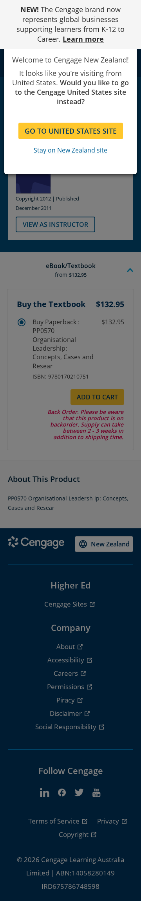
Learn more (83, 39)
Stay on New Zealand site (70, 150)
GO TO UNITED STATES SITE (71, 131)
